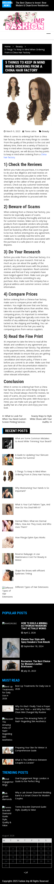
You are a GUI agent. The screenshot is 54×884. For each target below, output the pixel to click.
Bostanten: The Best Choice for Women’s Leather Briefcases (35, 664)
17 (6, 857)
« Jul (26, 872)
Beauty (45, 131)
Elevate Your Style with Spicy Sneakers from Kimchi (35, 640)
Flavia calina (30, 131)
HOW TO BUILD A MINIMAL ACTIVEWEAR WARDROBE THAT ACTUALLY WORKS (34, 626)
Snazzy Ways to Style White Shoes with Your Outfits (41, 419)
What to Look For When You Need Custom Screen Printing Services (14, 419)
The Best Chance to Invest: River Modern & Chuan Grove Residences (32, 4)
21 (34, 857)
